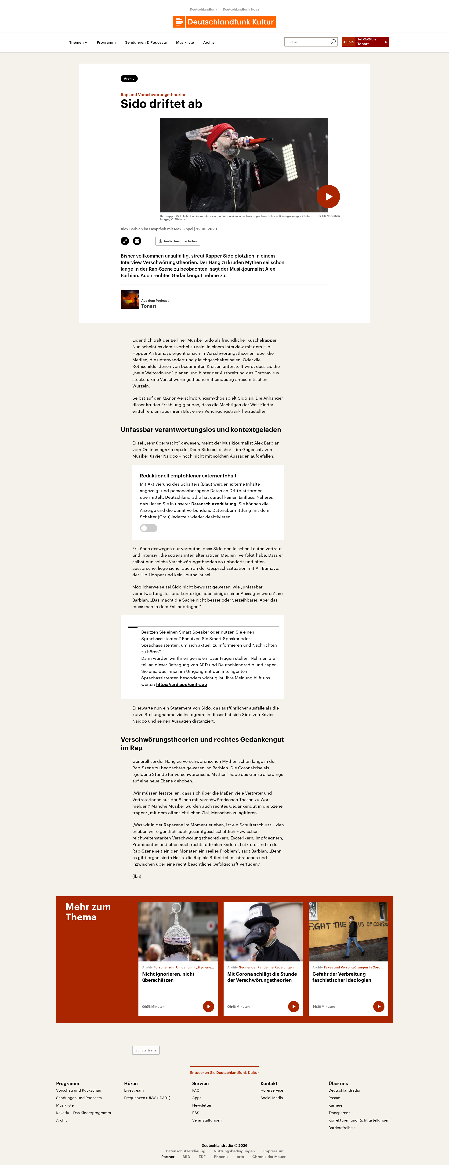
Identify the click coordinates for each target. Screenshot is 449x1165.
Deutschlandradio (344, 1090)
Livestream (134, 1090)
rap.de (180, 449)
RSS (195, 1112)
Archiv (209, 42)
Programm (106, 42)
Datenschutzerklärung (213, 503)
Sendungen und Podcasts (79, 1097)
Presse (334, 1097)
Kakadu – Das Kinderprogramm (83, 1112)
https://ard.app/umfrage (181, 684)
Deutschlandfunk (203, 9)
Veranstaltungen (207, 1120)
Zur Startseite (145, 1050)
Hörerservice (272, 1090)
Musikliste (185, 42)
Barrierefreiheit (342, 1127)
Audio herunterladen (180, 241)
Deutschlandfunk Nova (241, 9)
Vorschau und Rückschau (78, 1090)
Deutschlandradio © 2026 (224, 1145)
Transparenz (339, 1112)
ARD (186, 1156)
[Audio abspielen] (328, 196)
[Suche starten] (333, 42)
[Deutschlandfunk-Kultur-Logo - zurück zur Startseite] (224, 22)
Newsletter (201, 1105)
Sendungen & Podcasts (146, 42)
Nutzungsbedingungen (234, 1151)
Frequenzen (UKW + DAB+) (147, 1097)
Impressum (273, 1151)
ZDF (202, 1156)
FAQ (195, 1090)
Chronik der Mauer (269, 1156)
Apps (196, 1097)
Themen (76, 42)
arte (240, 1156)
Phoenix (221, 1156)
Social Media (272, 1097)
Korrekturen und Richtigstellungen (359, 1120)
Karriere (335, 1105)
